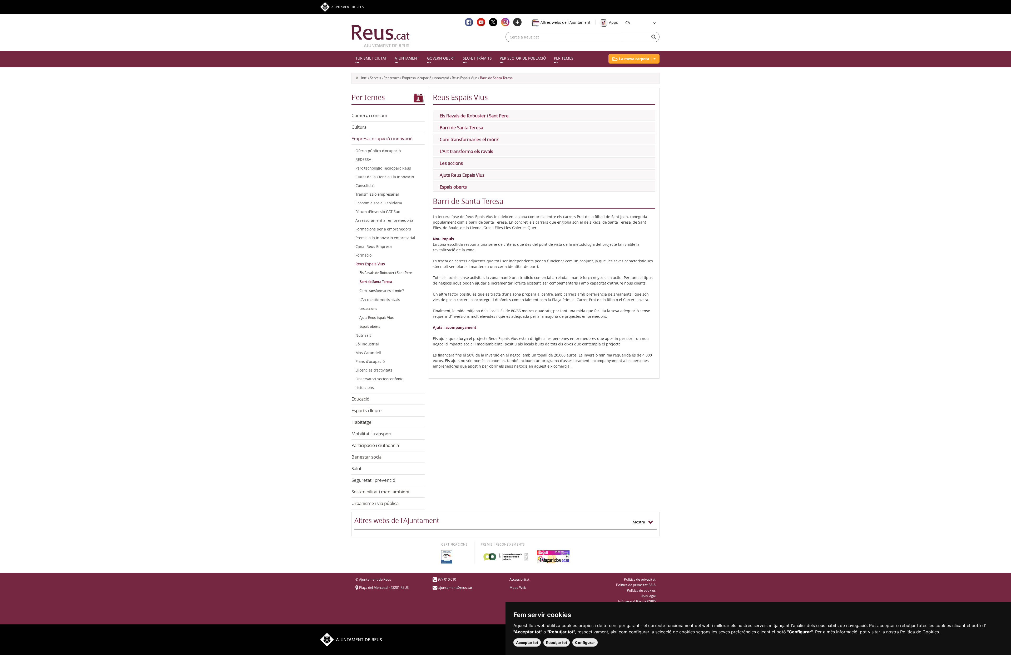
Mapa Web (517, 587)
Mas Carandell (368, 352)
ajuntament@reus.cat (455, 587)
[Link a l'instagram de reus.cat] (505, 22)
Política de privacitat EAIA (636, 585)
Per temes (391, 78)
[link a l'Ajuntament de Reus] (380, 36)
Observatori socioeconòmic (379, 378)
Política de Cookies (919, 631)
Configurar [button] (585, 642)
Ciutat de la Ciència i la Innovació (384, 176)
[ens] (446, 557)
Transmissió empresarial (377, 194)
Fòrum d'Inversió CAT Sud (377, 211)
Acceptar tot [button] (527, 642)
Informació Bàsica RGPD (637, 601)
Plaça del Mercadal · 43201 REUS (384, 587)
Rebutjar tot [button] (556, 642)
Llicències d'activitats (373, 370)
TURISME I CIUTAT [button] (371, 58)
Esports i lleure (366, 410)
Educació (360, 399)
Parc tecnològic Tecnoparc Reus (383, 168)
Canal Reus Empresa (373, 246)
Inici (364, 78)
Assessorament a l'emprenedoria (384, 220)
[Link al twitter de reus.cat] (493, 22)
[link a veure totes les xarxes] (517, 22)
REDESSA (363, 159)
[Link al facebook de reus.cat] (469, 22)
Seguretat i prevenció (373, 480)
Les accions (368, 308)
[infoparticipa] (553, 557)
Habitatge (361, 422)
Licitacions (364, 387)
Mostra (640, 521)
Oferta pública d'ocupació (378, 150)
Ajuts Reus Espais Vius (376, 317)
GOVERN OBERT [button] (441, 58)
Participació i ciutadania (375, 445)
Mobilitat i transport (371, 434)
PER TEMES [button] (563, 58)
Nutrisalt (363, 335)
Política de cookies (641, 590)
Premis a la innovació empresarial (385, 237)
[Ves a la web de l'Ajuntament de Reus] (342, 6)
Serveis (375, 78)
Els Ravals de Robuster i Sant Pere (385, 273)
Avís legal (648, 596)
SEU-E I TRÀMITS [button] (477, 58)
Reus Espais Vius (464, 78)
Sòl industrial (367, 343)
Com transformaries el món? (381, 290)
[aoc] (506, 557)
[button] (634, 59)
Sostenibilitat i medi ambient (380, 492)
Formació (363, 255)
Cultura (358, 127)
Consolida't (365, 185)
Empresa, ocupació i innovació (425, 78)
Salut (356, 468)
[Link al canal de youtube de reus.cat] (481, 22)
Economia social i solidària (378, 202)
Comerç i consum (369, 115)
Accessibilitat (519, 579)
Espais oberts (369, 326)
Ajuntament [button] (407, 58)
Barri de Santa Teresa (375, 282)
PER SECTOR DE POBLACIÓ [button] (523, 58)
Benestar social (367, 457)
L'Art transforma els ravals (379, 299)
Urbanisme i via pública (375, 503)
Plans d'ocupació (370, 361)
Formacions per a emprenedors (383, 229)
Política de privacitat (640, 579)
